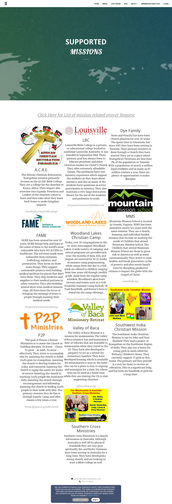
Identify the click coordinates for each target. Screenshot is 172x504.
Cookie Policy (93, 496)
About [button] (134, 4)
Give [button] (125, 4)
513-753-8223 (87, 481)
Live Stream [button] (116, 4)
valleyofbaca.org (86, 386)
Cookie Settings (99, 503)
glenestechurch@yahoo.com (87, 479)
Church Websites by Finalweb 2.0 (79, 503)
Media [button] (104, 4)
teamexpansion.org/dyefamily (130, 185)
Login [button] (166, 4)
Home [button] (96, 4)
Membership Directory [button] (150, 4)
